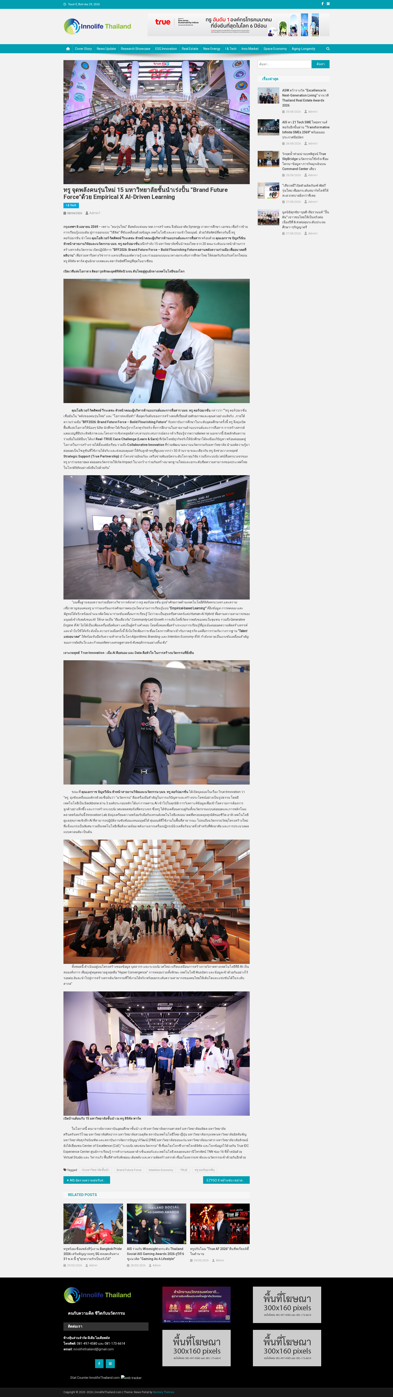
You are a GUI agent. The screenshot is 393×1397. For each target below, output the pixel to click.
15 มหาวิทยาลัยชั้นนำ (95, 1170)
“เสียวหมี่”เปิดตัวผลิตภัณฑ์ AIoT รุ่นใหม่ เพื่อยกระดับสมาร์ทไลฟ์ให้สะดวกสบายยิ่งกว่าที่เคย (305, 190)
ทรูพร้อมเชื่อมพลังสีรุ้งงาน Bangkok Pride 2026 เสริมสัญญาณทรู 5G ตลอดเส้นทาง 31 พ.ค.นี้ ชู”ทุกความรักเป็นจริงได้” (92, 1254)
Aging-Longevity (303, 49)
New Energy (211, 49)
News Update (106, 49)
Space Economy (275, 49)
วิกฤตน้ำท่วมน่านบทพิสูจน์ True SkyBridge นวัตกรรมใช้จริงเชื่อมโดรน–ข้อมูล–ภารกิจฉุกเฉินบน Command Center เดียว (305, 161)
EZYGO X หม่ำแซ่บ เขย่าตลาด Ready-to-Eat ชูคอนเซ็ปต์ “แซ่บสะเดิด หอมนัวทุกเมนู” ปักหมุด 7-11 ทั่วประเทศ (228, 1180)
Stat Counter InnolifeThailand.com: (95, 1377)
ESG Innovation (166, 49)
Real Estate (190, 49)
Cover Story (83, 49)
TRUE (183, 1170)
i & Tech (231, 49)
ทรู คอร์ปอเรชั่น (205, 1170)
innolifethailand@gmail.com (93, 1349)
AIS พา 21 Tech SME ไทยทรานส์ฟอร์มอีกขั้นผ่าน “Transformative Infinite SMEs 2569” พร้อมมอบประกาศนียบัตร (306, 129)
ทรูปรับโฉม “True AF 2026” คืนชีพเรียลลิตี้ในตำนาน (219, 1251)
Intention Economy (161, 1170)
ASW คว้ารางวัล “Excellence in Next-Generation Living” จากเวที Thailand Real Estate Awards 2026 (305, 98)
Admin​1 (95, 213)
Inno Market (250, 49)
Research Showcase (135, 49)
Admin (93, 1265)
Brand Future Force (129, 1170)
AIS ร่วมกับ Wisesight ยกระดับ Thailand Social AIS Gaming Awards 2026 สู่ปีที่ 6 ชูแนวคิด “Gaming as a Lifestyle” (155, 1254)
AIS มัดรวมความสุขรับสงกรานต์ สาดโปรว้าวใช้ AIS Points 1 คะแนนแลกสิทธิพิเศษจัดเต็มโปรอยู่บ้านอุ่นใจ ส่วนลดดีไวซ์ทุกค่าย (90, 1180)
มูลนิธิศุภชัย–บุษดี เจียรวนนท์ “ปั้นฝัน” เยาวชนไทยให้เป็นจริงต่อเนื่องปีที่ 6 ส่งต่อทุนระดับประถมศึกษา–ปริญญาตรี (305, 219)
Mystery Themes (163, 1392)
